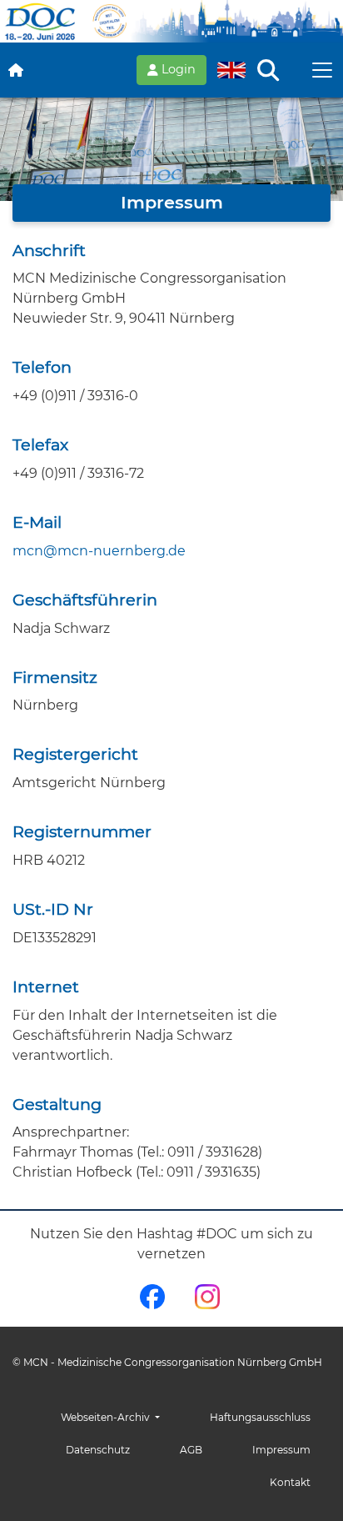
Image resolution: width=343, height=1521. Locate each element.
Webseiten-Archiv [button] (106, 1417)
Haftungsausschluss (260, 1417)
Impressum (281, 1449)
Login (177, 69)
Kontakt (290, 1482)
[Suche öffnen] (268, 70)
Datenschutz (98, 1449)
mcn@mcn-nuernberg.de (99, 551)
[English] (231, 70)
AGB (191, 1449)
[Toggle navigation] (322, 70)
